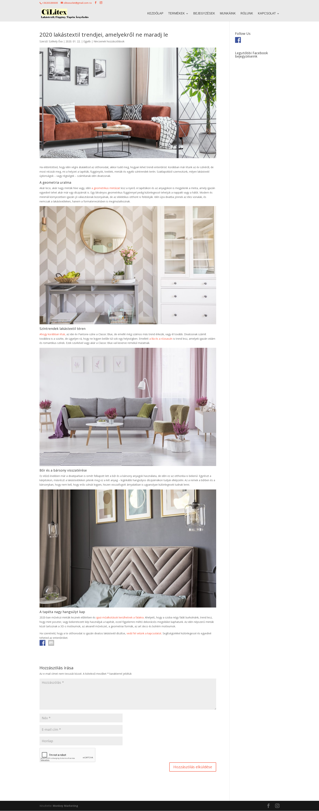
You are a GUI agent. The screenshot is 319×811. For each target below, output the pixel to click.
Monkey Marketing (65, 805)
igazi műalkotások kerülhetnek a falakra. (120, 617)
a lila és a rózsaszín (160, 338)
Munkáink (228, 13)
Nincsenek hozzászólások (109, 41)
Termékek (176, 13)
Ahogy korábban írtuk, (53, 334)
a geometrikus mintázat (106, 188)
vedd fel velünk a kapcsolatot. (144, 633)
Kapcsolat (267, 13)
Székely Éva (56, 41)
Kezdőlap (155, 13)
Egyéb (87, 41)
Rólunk (247, 13)
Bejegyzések (204, 13)
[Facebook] (42, 643)
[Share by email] (51, 643)
